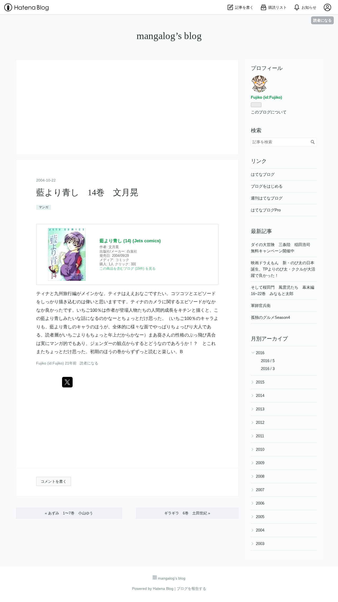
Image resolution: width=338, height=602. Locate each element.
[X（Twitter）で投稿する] (67, 382)
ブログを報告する (191, 588)
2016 (260, 352)
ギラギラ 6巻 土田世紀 (187, 513)
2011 (260, 436)
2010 (260, 449)
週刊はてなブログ (267, 198)
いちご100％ (89, 310)
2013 (260, 409)
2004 (260, 530)
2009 (260, 463)
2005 (260, 516)
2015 (260, 382)
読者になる (322, 20)
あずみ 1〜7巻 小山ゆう (69, 513)
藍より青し (52, 318)
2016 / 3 (268, 368)
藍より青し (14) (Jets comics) (130, 240)
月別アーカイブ (269, 339)
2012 (260, 422)
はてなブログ (263, 174)
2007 (260, 489)
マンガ (43, 207)
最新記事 (261, 231)
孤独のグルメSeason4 (270, 317)
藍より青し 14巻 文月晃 (87, 192)
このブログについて (269, 112)
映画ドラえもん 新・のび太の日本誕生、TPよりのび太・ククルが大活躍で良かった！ (283, 269)
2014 (260, 395)
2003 (260, 543)
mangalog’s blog (169, 35)
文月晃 (114, 247)
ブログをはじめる (267, 186)
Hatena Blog (163, 588)
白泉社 (132, 251)
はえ (125, 293)
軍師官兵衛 (261, 305)
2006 (260, 503)
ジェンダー (101, 343)
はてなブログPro (266, 210)
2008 (260, 476)
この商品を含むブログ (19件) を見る (128, 269)
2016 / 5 (268, 360)
